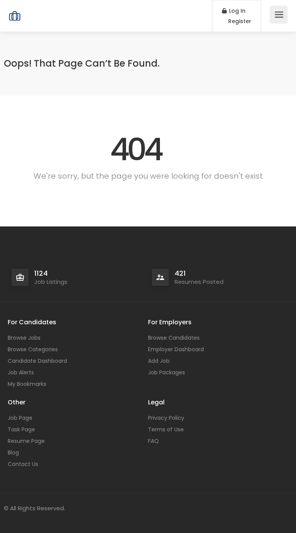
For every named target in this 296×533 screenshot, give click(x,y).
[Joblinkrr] (15, 11)
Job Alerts (21, 372)
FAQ (153, 441)
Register (239, 21)
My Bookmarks (27, 384)
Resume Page (26, 441)
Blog (13, 452)
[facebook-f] (12, 518)
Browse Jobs (24, 338)
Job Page (20, 418)
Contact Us (23, 464)
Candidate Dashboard (37, 361)
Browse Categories (33, 349)
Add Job (159, 361)
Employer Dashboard (176, 349)
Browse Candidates (174, 338)
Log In (236, 11)
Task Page (21, 429)
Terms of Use (166, 429)
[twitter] (37, 518)
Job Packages (166, 372)
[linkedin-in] (24, 518)
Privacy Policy (166, 418)
